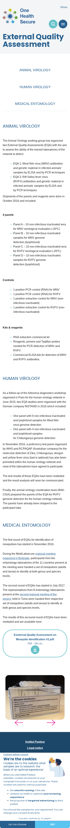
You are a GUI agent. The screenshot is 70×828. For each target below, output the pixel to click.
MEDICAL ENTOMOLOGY (35, 104)
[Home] (19, 15)
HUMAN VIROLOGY (35, 87)
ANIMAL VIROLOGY (35, 70)
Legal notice (35, 748)
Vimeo (63, 7)
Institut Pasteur (35, 741)
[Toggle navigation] (53, 24)
